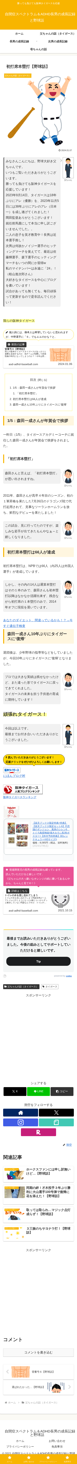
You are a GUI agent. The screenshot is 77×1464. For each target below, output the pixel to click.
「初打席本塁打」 (27, 393)
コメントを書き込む (38, 1352)
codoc (69, 976)
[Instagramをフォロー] (20, 1122)
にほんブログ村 (14, 775)
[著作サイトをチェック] (20, 1113)
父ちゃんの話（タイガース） (23, 986)
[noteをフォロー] (56, 1122)
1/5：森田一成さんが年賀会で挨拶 (34, 387)
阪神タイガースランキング (19, 797)
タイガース (51, 986)
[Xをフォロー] (56, 1113)
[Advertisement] (38, 1036)
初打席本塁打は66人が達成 (29, 399)
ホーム (20, 1440)
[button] (62, 1091)
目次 (33, 379)
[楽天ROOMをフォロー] (38, 1132)
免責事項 (57, 1446)
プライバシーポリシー (20, 1446)
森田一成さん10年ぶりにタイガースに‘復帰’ (40, 404)
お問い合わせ (57, 1440)
